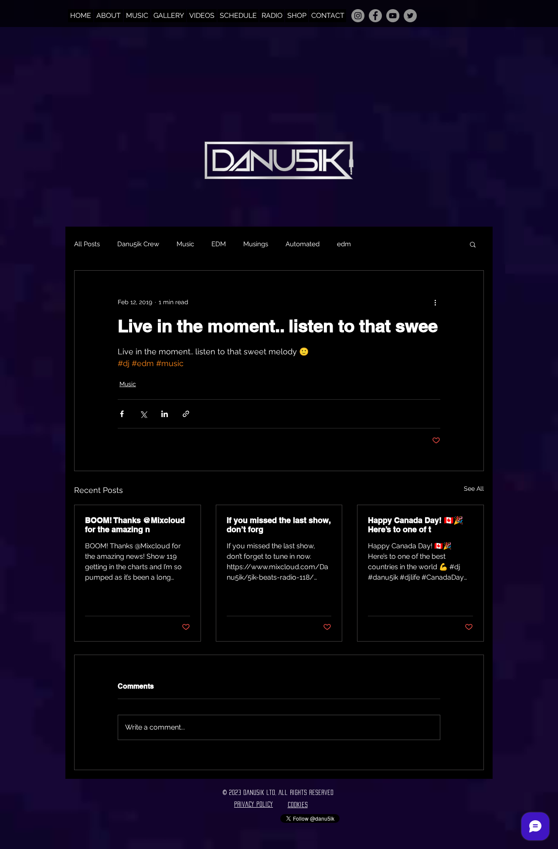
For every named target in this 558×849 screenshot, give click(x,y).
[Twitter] (410, 15)
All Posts (87, 244)
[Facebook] (375, 15)
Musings (255, 244)
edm (344, 244)
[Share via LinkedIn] (164, 414)
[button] (473, 244)
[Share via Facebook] (122, 414)
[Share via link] (186, 414)
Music (185, 244)
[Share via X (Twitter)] (143, 414)
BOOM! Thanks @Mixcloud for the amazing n (135, 525)
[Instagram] (357, 15)
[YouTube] (392, 15)
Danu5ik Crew (138, 244)
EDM (218, 244)
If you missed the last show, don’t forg (278, 525)
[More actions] (435, 302)
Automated (303, 244)
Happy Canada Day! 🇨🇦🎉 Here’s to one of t (415, 525)
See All (474, 488)
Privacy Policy (253, 804)
